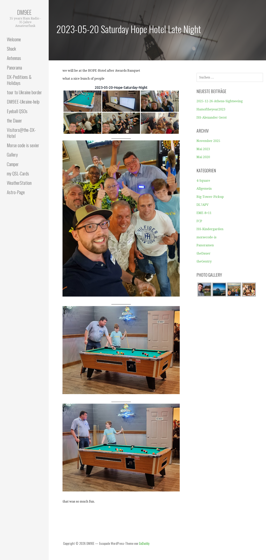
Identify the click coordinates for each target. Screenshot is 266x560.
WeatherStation (19, 182)
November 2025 (208, 141)
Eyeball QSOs (17, 110)
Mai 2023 (203, 149)
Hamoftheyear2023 (210, 109)
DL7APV (202, 205)
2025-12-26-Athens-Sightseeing (219, 101)
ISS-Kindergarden (209, 229)
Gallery (12, 154)
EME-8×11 (203, 213)
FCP (199, 221)
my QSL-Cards (18, 173)
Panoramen (205, 245)
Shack (11, 48)
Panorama (14, 67)
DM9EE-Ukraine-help (23, 101)
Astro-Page (16, 191)
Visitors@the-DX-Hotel (21, 132)
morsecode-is (206, 237)
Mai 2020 (203, 157)
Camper (13, 163)
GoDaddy (144, 543)
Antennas (14, 57)
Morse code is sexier (23, 145)
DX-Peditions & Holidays (19, 79)
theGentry (204, 261)
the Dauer (14, 120)
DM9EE (24, 12)
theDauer (203, 253)
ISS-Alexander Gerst (211, 117)
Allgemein (204, 188)
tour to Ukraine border (24, 92)
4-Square (203, 180)
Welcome (14, 39)
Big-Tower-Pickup (210, 197)
